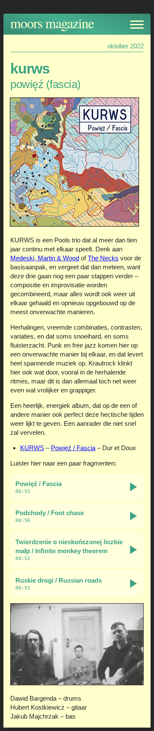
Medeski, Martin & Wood (44, 258)
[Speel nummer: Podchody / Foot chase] (133, 516)
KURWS (32, 447)
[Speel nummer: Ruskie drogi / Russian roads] (133, 583)
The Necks (103, 258)
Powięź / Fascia (73, 447)
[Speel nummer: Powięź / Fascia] (133, 487)
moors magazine (52, 23)
